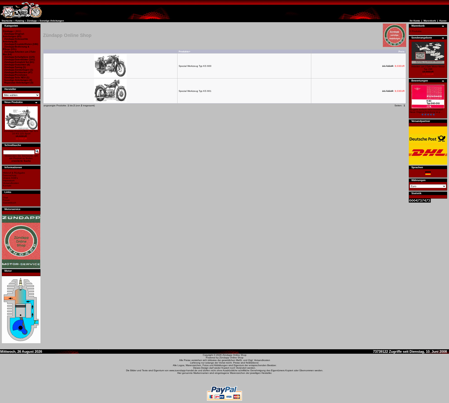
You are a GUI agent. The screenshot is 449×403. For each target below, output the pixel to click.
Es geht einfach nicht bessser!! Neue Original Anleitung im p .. (426, 110)
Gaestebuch (9, 202)
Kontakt (7, 185)
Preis (401, 51)
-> (9, 31)
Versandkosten (11, 183)
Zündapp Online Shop (234, 355)
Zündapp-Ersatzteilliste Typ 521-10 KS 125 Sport (21, 132)
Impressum (8, 180)
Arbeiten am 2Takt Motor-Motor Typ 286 (428, 67)
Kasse (443, 20)
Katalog (19, 20)
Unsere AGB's (10, 178)
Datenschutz (9, 175)
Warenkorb (430, 20)
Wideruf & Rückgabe (14, 172)
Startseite (7, 20)
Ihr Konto (415, 20)
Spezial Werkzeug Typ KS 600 (195, 66)
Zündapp (32, 20)
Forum (6, 200)
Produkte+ (184, 51)
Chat (5, 197)
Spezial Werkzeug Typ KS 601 (195, 91)
